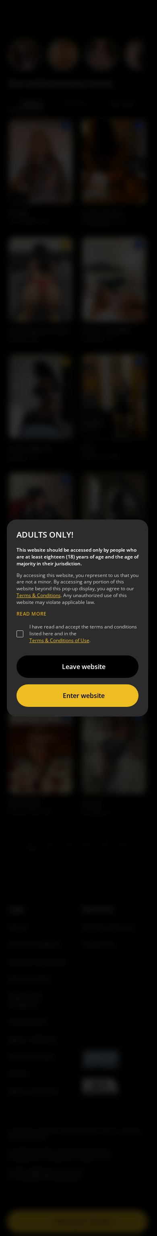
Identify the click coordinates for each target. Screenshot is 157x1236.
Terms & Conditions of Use (59, 640)
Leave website (83, 666)
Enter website (84, 695)
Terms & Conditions (39, 595)
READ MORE (32, 614)
